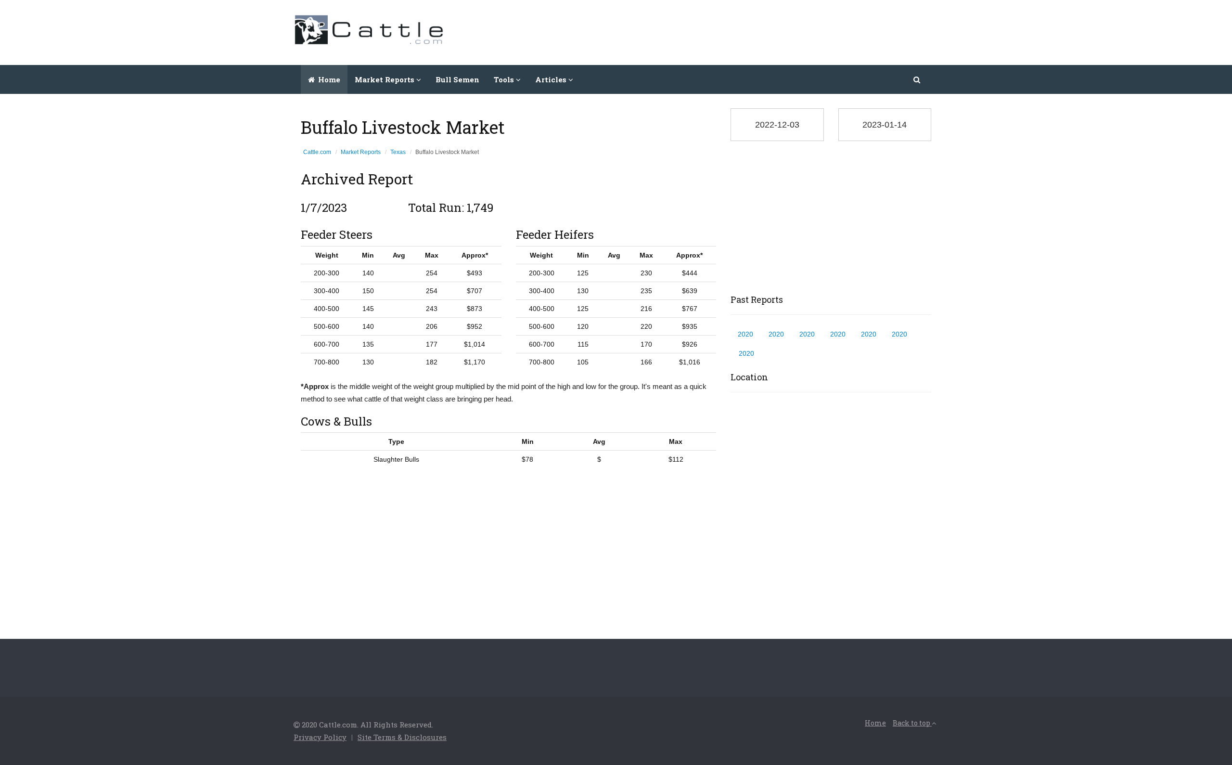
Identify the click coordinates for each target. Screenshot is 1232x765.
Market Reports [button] (385, 79)
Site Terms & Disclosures (402, 737)
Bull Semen (457, 79)
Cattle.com (317, 152)
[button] (917, 79)
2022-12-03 (777, 125)
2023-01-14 (884, 125)
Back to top (912, 722)
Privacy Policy (320, 737)
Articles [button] (551, 79)
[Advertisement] (763, 31)
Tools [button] (505, 79)
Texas (398, 152)
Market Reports (361, 152)
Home (328, 79)
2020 (745, 334)
